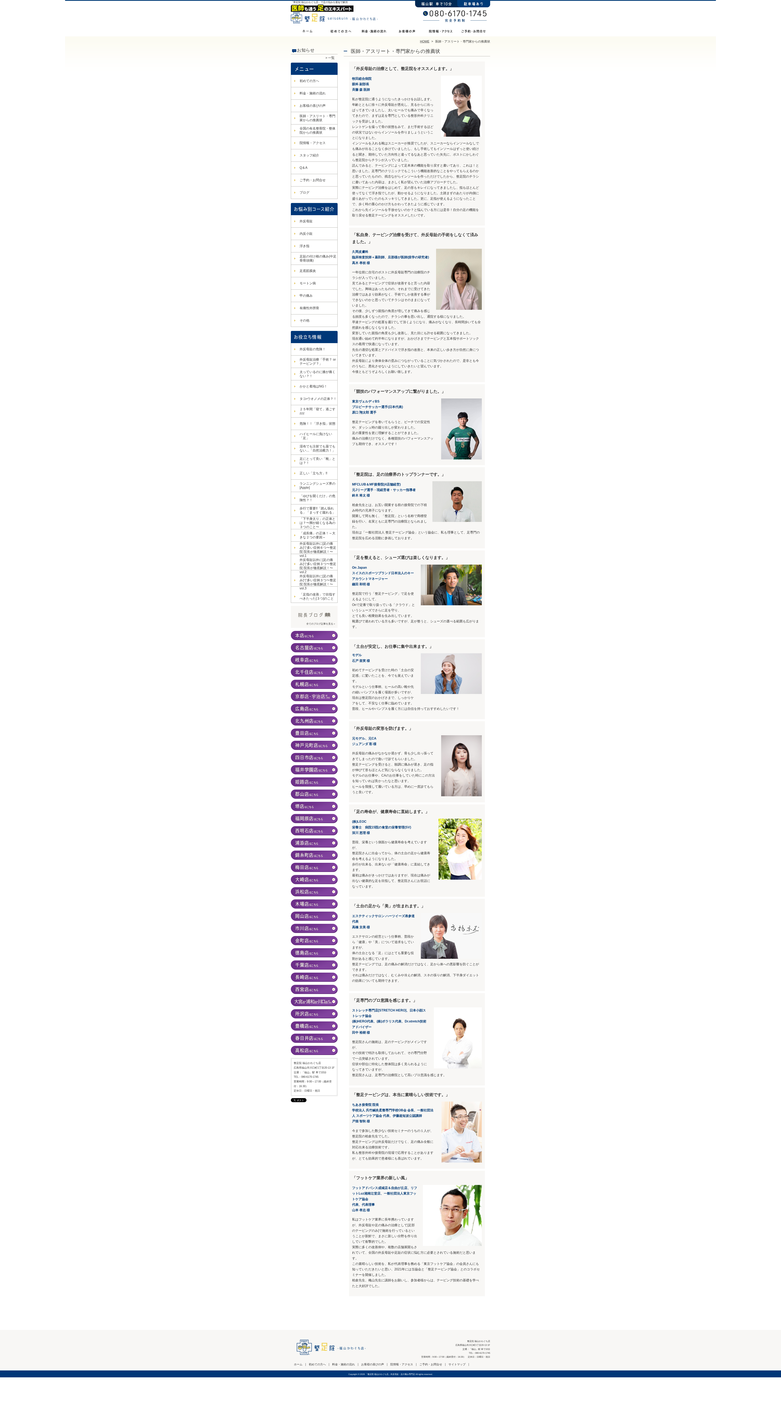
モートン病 (308, 283)
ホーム (307, 32)
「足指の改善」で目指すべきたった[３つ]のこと (317, 596)
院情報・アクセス (440, 32)
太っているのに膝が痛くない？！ (317, 374)
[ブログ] (314, 618)
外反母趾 (306, 221)
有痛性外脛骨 (309, 308)
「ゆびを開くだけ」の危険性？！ (317, 498)
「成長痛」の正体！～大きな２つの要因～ (317, 535)
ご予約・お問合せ (473, 32)
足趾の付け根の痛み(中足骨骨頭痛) (318, 258)
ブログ (304, 192)
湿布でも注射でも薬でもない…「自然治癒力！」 (317, 448)
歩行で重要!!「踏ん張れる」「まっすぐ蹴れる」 (317, 510)
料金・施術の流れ (373, 32)
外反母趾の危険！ (313, 349)
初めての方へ (340, 32)
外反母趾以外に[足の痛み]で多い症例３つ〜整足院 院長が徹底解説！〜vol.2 (318, 566)
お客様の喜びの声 (407, 32)
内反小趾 (306, 233)
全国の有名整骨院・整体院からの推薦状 (317, 130)
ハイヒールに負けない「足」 (316, 436)
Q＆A (304, 167)
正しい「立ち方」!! (313, 473)
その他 (304, 320)
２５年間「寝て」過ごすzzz (317, 411)
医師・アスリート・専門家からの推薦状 (317, 118)
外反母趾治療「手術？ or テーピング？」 (318, 361)
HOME (424, 41)
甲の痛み (306, 295)
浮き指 (304, 246)
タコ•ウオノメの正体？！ (318, 398)
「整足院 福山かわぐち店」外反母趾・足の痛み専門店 (390, 1374)
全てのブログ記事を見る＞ (321, 623)
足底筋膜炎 (308, 271)
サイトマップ (457, 1364)
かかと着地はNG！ (313, 386)
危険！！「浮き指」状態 (317, 423)
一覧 (331, 58)
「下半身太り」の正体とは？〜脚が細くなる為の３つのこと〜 (317, 523)
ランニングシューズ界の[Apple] (317, 485)
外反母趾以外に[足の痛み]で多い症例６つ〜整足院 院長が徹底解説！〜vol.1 (318, 549)
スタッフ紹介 (309, 155)
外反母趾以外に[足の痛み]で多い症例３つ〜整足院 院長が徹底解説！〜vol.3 (318, 582)
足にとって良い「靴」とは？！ (317, 461)
